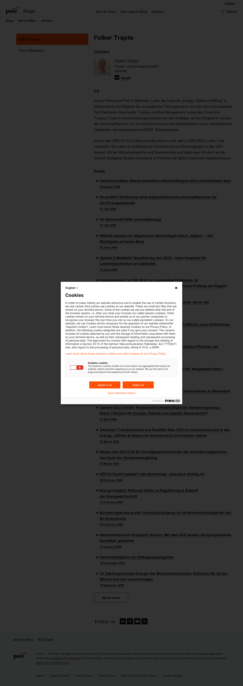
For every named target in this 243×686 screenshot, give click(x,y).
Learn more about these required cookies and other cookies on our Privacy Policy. (116, 353)
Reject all (138, 385)
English (70, 287)
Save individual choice (121, 393)
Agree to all (105, 385)
